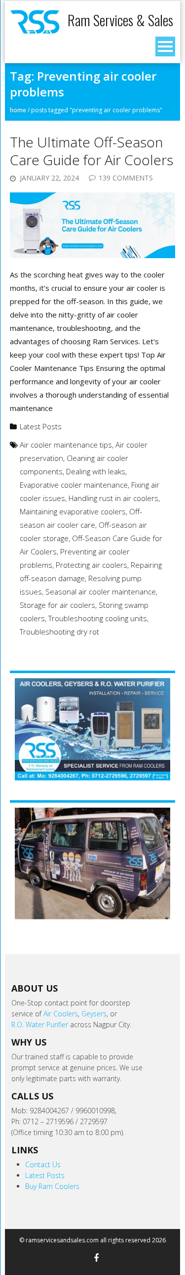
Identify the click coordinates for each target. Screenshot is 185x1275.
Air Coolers (60, 1013)
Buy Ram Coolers (52, 1186)
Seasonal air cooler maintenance (100, 591)
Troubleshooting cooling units (97, 618)
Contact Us (43, 1164)
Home (18, 110)
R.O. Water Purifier (39, 1024)
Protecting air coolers (91, 565)
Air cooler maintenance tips (66, 445)
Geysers (94, 1013)
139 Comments (126, 177)
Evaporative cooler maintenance (74, 485)
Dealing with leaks (95, 471)
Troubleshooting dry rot (59, 632)
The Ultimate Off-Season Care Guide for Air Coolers (91, 151)
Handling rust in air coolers (113, 498)
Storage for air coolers (57, 605)
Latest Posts (41, 426)
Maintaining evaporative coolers (73, 511)
